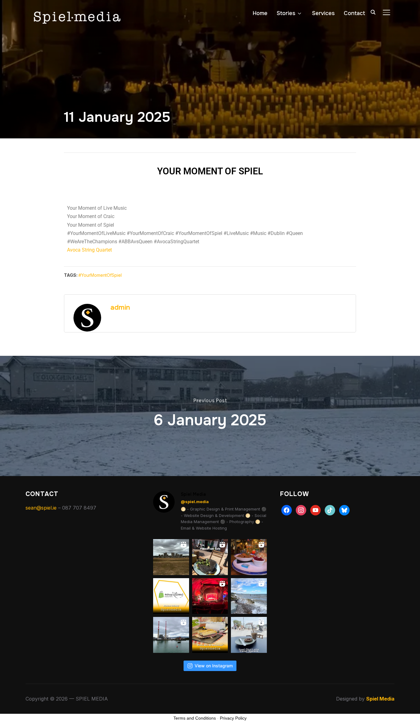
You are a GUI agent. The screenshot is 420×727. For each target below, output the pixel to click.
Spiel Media (380, 699)
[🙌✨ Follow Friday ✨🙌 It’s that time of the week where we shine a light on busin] (171, 596)
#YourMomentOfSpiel (100, 275)
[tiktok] (330, 510)
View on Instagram (214, 665)
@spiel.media (195, 501)
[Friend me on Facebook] (286, 510)
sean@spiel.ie (41, 508)
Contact (354, 13)
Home (260, 13)
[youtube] (315, 510)
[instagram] (301, 510)
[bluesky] (344, 510)
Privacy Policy (233, 718)
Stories (286, 13)
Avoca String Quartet (89, 250)
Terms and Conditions (194, 718)
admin (120, 307)
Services (323, 13)
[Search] (373, 12)
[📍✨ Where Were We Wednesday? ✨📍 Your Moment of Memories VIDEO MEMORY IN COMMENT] (210, 635)
